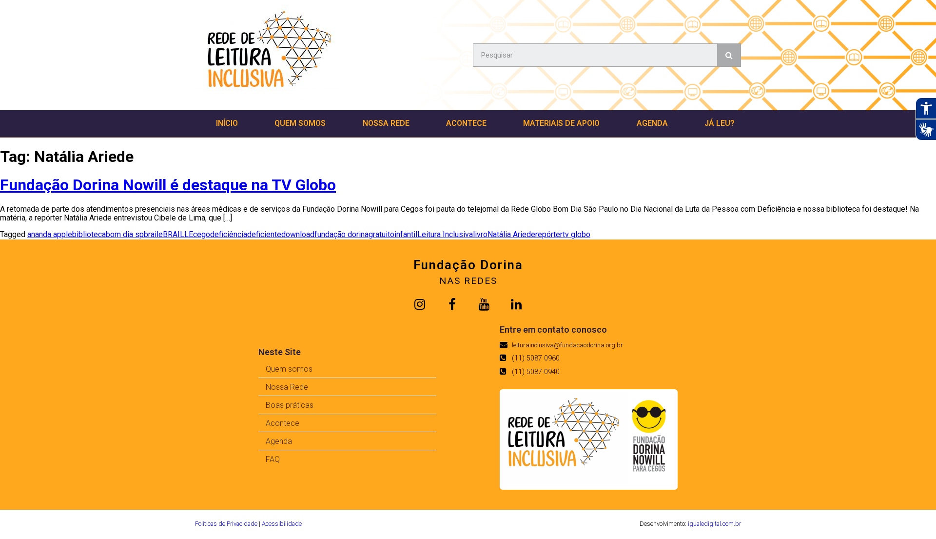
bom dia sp (125, 234)
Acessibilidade (282, 523)
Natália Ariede (511, 234)
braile (153, 234)
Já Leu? (719, 123)
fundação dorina (341, 234)
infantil (405, 234)
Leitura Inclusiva (445, 234)
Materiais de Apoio (561, 123)
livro (480, 234)
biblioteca (89, 234)
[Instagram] (419, 304)
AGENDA (652, 123)
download (297, 234)
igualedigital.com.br (714, 523)
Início (227, 123)
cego (201, 234)
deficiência (228, 234)
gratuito (381, 234)
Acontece (466, 123)
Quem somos (300, 123)
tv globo (576, 234)
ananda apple (49, 234)
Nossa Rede (386, 123)
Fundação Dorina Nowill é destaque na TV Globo (168, 185)
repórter (549, 234)
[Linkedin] (516, 304)
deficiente (264, 234)
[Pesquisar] (729, 55)
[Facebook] (452, 304)
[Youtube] (484, 304)
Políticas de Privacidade (226, 523)
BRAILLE (178, 234)
